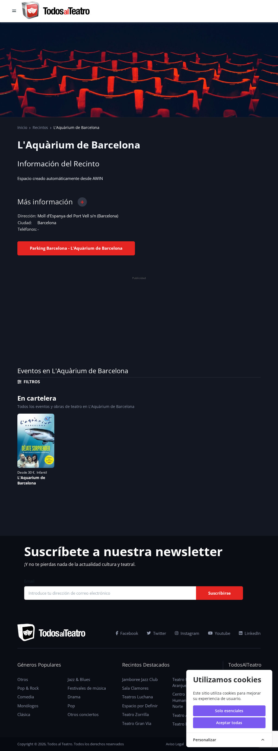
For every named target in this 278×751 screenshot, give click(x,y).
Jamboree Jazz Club (140, 679)
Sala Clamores (135, 688)
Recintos (40, 127)
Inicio (22, 127)
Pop (71, 705)
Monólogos (27, 705)
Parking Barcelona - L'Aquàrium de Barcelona (76, 248)
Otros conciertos (83, 714)
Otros (22, 679)
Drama (74, 696)
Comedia (25, 696)
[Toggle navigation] (14, 11)
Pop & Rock (28, 688)
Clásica (23, 714)
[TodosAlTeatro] (56, 11)
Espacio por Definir (140, 705)
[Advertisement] (139, 319)
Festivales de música (87, 688)
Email (29, 581)
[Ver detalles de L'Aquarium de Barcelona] (35, 441)
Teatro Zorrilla (135, 714)
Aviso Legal (175, 744)
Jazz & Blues (79, 679)
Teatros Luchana (137, 696)
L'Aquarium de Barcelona (31, 480)
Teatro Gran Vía (136, 723)
